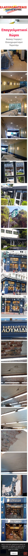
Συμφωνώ (14, 553)
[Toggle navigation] (2, 17)
